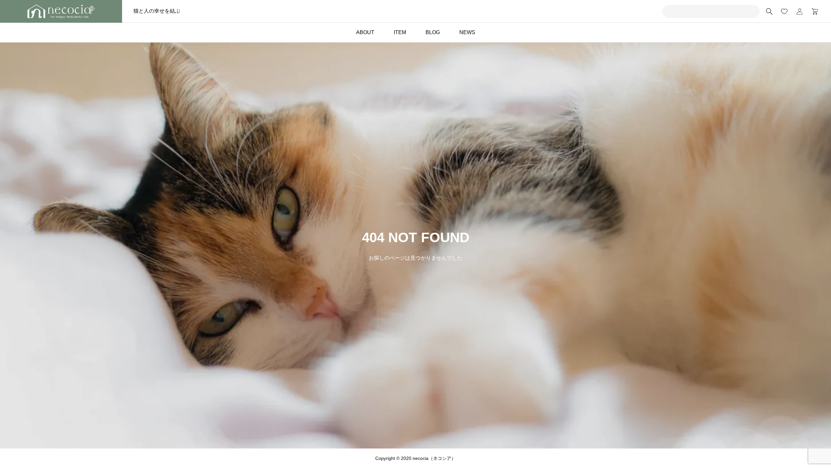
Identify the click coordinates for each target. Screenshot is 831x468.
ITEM (400, 32)
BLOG (433, 32)
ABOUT (365, 32)
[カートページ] (812, 11)
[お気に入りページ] (784, 11)
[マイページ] (799, 11)
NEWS (467, 32)
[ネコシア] (61, 11)
